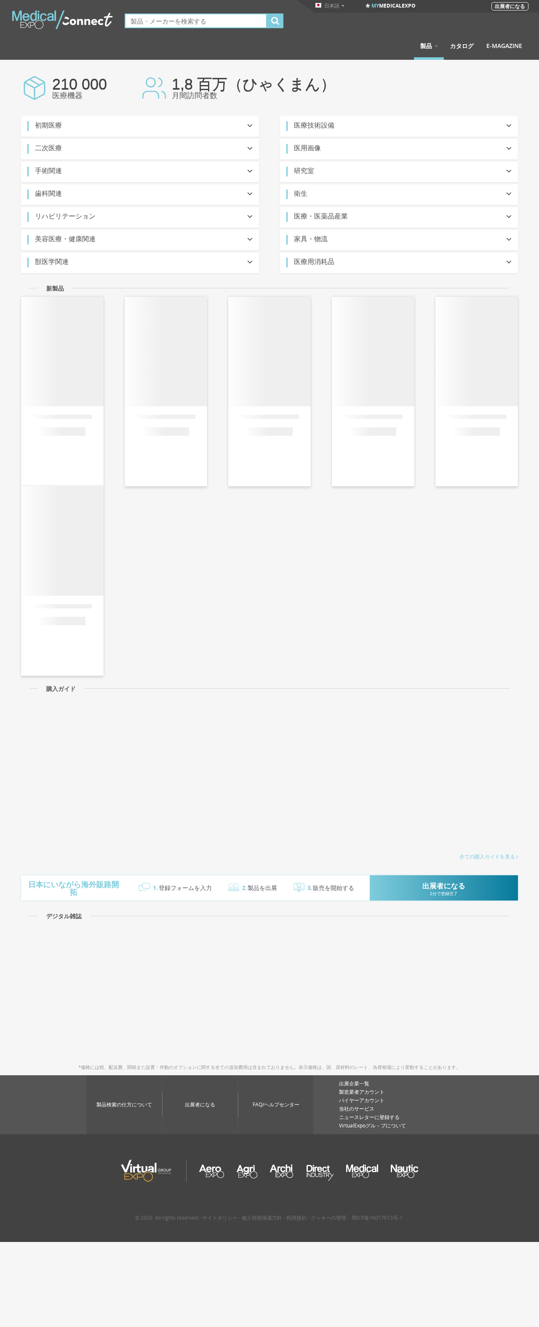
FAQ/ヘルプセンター (276, 1104)
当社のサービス (356, 1108)
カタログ (462, 46)
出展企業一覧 (354, 1083)
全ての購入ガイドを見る (487, 857)
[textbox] (196, 20)
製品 (426, 46)
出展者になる (200, 1104)
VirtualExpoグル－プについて (372, 1125)
